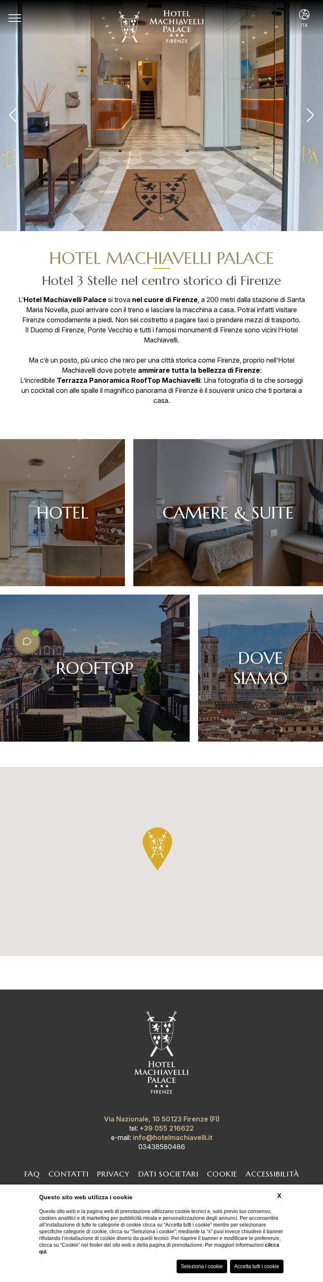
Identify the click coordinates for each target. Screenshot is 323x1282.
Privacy (113, 1174)
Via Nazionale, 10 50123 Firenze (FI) (162, 1119)
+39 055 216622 (167, 1128)
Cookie (222, 1174)
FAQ (32, 1174)
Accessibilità (272, 1174)
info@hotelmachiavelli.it (172, 1137)
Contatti (68, 1174)
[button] (157, 849)
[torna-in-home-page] (161, 1054)
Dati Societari (168, 1174)
